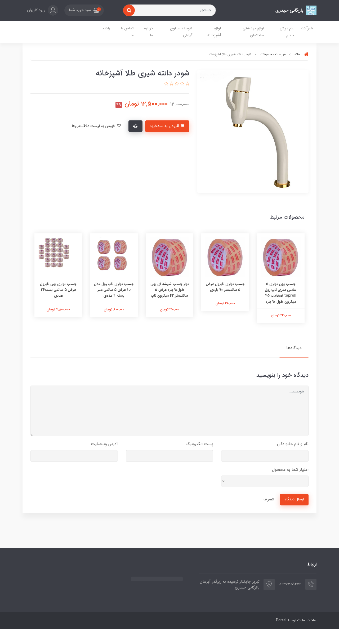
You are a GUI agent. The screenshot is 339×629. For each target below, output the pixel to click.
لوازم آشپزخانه (214, 31)
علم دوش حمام (287, 31)
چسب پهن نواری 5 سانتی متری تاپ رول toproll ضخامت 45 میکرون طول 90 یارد (281, 293)
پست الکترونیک (199, 444)
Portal (281, 620)
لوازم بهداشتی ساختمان (253, 31)
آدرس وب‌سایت (104, 444)
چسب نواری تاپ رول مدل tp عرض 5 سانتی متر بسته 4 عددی (114, 290)
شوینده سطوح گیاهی (181, 31)
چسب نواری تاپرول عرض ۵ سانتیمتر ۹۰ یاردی (225, 287)
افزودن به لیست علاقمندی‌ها (94, 126)
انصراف (269, 499)
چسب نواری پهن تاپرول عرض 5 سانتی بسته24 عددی (58, 290)
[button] (84, 10)
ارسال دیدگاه (294, 499)
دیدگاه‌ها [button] (294, 348)
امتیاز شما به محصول (290, 469)
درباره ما (148, 31)
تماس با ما (127, 31)
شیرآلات (307, 28)
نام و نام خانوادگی (293, 444)
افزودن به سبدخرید (165, 126)
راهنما (105, 28)
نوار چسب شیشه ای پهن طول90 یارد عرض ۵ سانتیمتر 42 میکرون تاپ (169, 290)
